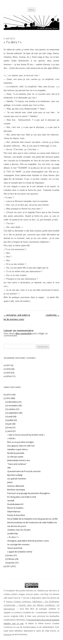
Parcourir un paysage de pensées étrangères (28, 493)
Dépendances (13, 511)
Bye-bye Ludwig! (14, 475)
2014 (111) (9, 376)
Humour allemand (15, 486)
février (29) (12, 559)
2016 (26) (9, 369)
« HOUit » (11, 438)
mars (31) (11, 555)
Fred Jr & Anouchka (16, 515)
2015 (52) (9, 372)
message (7, 634)
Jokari (10, 482)
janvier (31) (12, 562)
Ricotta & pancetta (15, 453)
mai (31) (10, 427)
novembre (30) (14, 405)
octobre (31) (12, 409)
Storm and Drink (14, 548)
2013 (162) (9, 394)
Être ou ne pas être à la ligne (20, 442)
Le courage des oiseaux (18, 544)
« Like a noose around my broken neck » (26, 434)
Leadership (52, 315)
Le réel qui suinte (15, 456)
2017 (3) (8, 365)
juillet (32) (11, 420)
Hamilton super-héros (17, 449)
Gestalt (10, 500)
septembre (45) (14, 412)
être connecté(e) (24, 333)
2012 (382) (9, 398)
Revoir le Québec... (16, 507)
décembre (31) (13, 401)
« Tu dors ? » (13, 537)
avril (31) (10, 431)
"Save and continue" (17, 464)
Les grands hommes (16, 478)
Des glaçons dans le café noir (21, 445)
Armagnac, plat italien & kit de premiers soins (28, 540)
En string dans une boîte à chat (21, 496)
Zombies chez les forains (19, 529)
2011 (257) (9, 566)
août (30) (11, 416)
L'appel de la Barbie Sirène (19, 551)
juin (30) (10, 423)
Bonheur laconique (16, 489)
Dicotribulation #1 (15, 504)
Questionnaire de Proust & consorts (24, 471)
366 (9, 467)
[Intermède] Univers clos (18, 460)
